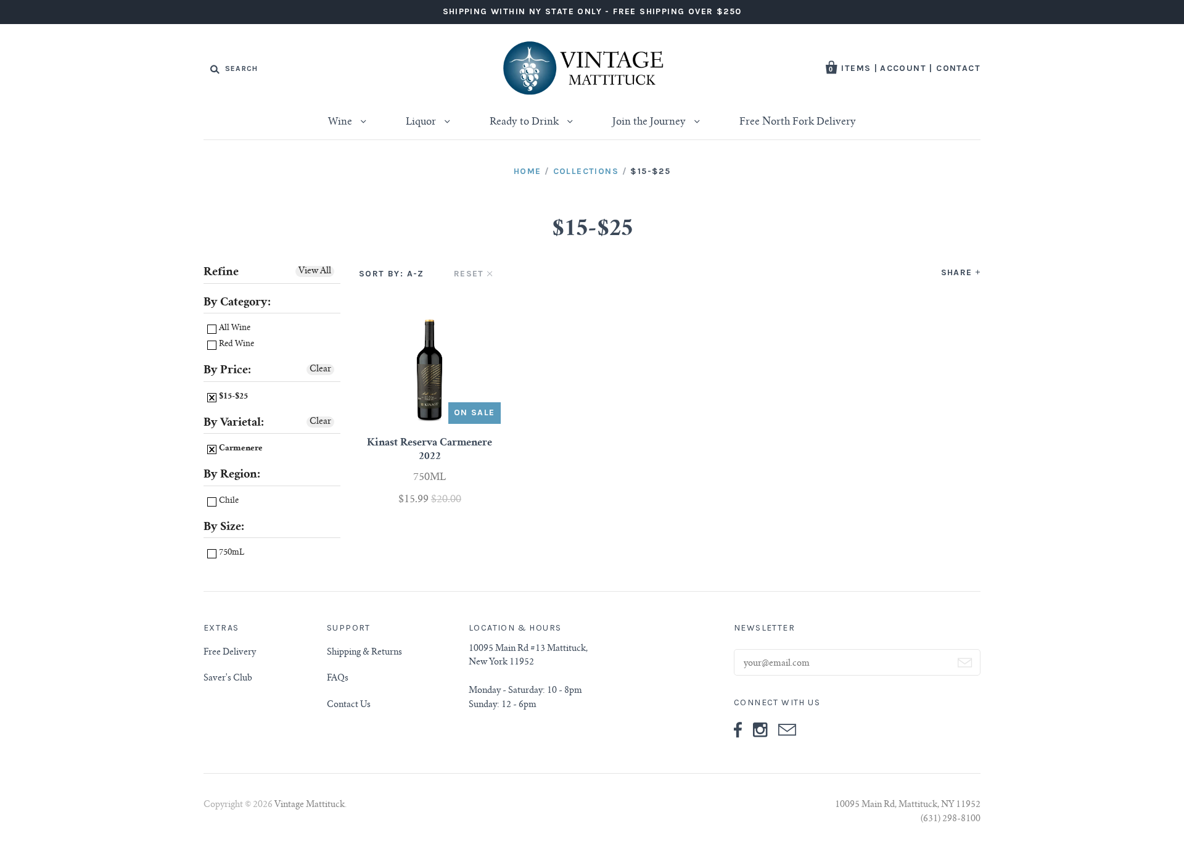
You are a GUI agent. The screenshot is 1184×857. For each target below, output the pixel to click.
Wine (341, 122)
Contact (958, 68)
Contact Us (349, 705)
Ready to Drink (525, 122)
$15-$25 (232, 397)
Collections (586, 171)
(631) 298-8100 (950, 819)
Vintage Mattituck (309, 805)
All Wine (233, 329)
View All (314, 271)
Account (903, 68)
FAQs (337, 678)
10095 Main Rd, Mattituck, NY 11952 (907, 805)
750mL (230, 553)
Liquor (422, 122)
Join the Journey (650, 122)
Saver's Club (228, 678)
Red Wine (235, 345)
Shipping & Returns (364, 652)
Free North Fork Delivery (797, 122)
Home (527, 171)
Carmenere (240, 449)
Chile (228, 501)
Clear (320, 369)
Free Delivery (230, 652)
